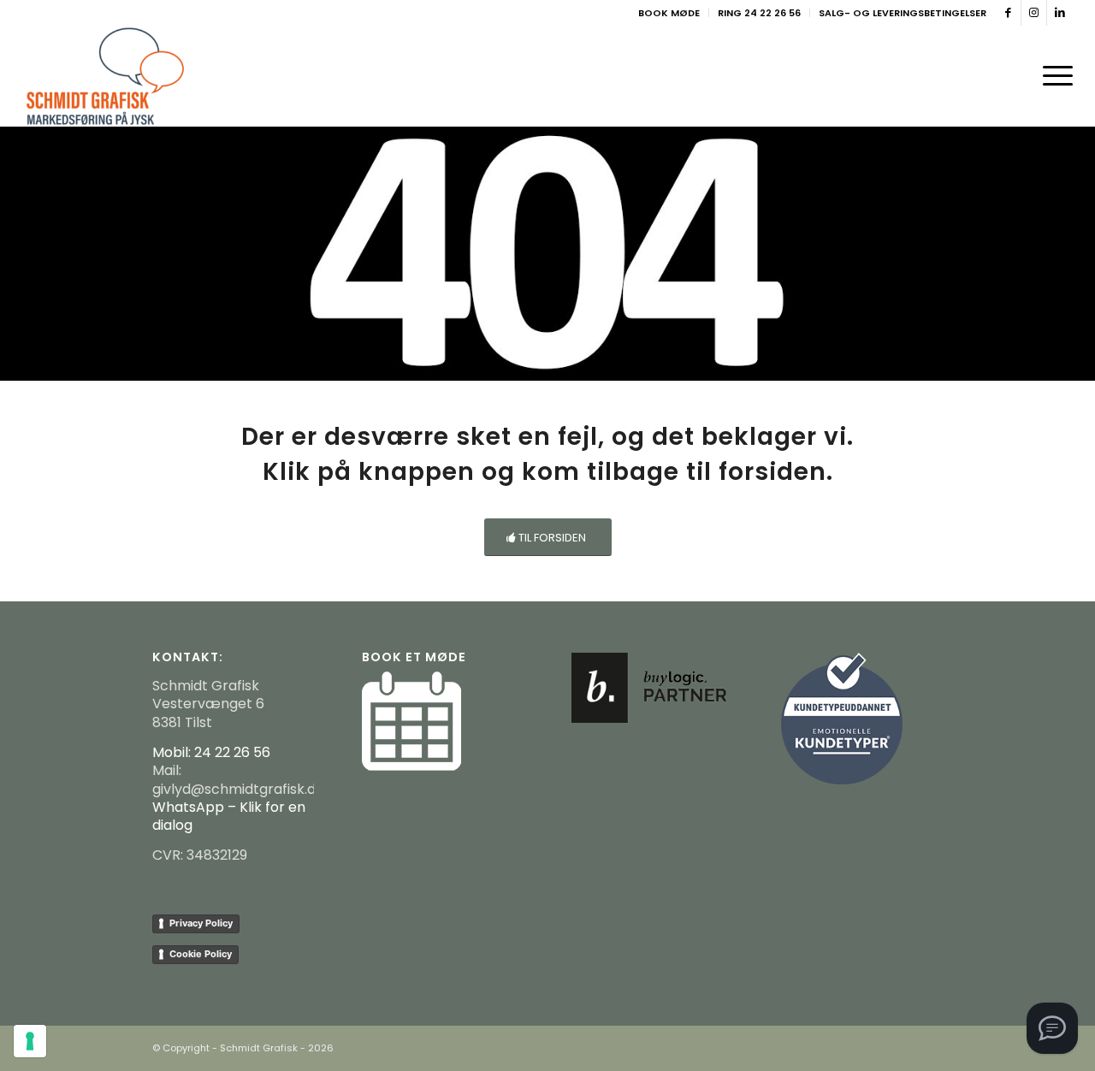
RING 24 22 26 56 (759, 13)
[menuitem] (669, 13)
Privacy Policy (201, 923)
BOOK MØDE (669, 13)
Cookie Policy (200, 954)
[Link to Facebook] (1008, 13)
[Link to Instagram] (1033, 13)
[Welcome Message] (1052, 1028)
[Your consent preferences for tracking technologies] (30, 1041)
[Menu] (1052, 76)
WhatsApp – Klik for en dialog (228, 816)
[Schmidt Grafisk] (105, 76)
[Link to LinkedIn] (1060, 13)
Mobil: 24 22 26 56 (211, 752)
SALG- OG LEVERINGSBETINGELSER (902, 13)
